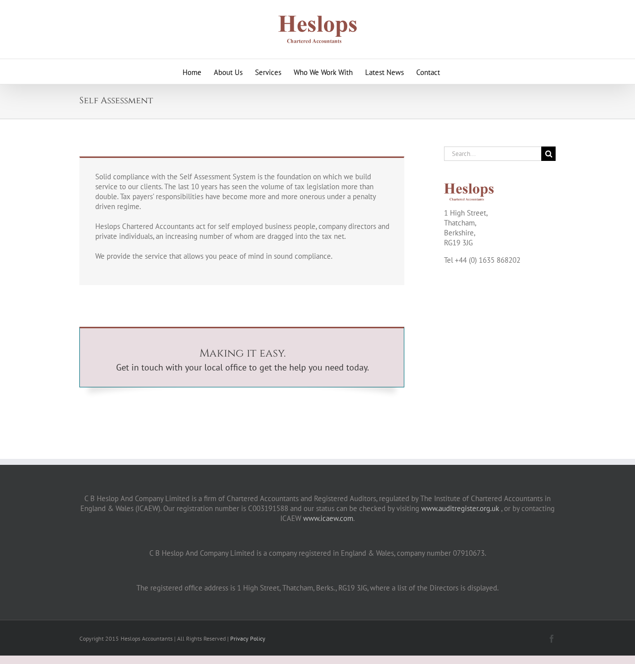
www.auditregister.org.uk (460, 508)
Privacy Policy (247, 638)
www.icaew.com (328, 518)
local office (225, 367)
